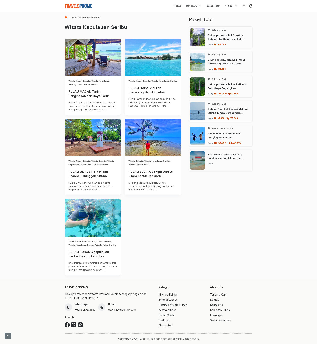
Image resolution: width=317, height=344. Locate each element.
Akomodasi (165, 325)
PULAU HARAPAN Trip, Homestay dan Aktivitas (146, 90)
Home (177, 6)
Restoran (164, 320)
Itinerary (191, 6)
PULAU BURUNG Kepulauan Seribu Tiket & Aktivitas (88, 254)
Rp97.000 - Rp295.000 (226, 118)
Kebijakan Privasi (220, 310)
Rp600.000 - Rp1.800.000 (227, 142)
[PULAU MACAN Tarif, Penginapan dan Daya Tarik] (93, 57)
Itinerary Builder (167, 294)
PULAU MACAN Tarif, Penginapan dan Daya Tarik (88, 93)
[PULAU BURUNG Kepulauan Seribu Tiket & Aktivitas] (93, 218)
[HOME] (66, 17)
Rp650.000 (220, 44)
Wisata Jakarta (98, 161)
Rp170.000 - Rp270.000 (226, 93)
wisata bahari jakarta (79, 81)
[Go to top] (8, 336)
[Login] (250, 6)
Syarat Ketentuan (220, 320)
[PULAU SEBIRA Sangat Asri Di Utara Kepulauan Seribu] (153, 137)
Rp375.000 (220, 68)
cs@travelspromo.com (122, 309)
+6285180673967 (85, 309)
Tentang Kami (218, 294)
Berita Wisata (166, 315)
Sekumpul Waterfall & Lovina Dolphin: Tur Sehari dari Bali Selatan (225, 38)
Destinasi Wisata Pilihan (172, 305)
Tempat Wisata (167, 299)
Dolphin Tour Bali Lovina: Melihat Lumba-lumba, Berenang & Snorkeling (228, 112)
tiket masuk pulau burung (81, 241)
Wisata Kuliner (167, 310)
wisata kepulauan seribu (164, 81)
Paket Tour (212, 6)
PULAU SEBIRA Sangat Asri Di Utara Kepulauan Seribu (150, 174)
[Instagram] (80, 324)
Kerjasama (216, 305)
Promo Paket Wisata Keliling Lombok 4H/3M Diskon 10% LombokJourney (225, 158)
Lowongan (216, 315)
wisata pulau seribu (86, 84)
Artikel (229, 6)
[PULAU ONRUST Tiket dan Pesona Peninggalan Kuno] (93, 137)
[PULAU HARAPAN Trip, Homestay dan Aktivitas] (153, 57)
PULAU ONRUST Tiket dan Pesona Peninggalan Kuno (88, 174)
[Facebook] (67, 324)
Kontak (214, 299)
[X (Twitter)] (73, 324)
